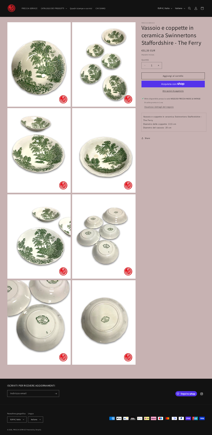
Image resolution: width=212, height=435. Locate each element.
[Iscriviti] (56, 393)
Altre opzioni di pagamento (173, 91)
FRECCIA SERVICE (19, 430)
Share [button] (147, 138)
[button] (53, 8)
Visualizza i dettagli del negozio (159, 106)
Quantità (145, 59)
